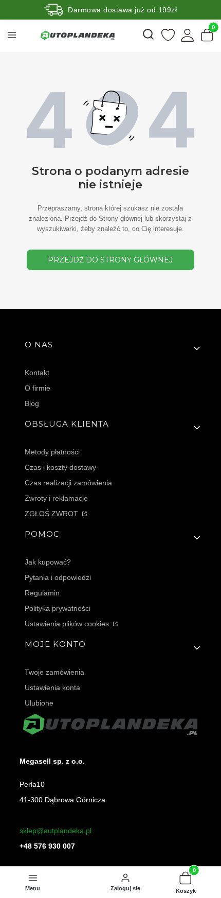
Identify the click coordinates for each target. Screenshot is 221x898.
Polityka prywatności (57, 608)
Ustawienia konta (52, 687)
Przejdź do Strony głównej (110, 260)
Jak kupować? (48, 562)
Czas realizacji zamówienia (68, 483)
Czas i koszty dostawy (60, 467)
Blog (32, 403)
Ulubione (39, 703)
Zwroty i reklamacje (56, 498)
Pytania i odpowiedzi (58, 577)
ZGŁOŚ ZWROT (52, 513)
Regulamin (42, 593)
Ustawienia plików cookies (68, 624)
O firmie (37, 388)
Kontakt (37, 372)
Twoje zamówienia (54, 672)
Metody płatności (52, 452)
